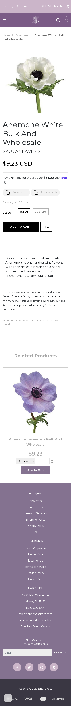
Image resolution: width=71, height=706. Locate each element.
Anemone (22, 34)
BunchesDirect (43, 688)
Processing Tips (50, 192)
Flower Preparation (35, 548)
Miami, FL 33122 (35, 601)
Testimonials (35, 560)
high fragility (38, 320)
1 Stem (24, 211)
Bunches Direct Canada (36, 626)
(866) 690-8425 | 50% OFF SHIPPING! (35, 6)
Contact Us (35, 507)
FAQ (35, 532)
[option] (35, 421)
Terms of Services (35, 513)
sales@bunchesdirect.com (35, 614)
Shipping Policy (35, 519)
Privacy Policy (35, 525)
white (50, 320)
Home (7, 34)
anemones (22, 320)
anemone (8, 320)
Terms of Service (35, 566)
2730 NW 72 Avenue (35, 595)
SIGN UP (59, 652)
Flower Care (35, 554)
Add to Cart (20, 226)
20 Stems (41, 211)
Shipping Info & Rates (15, 202)
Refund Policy (35, 573)
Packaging (18, 192)
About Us (36, 501)
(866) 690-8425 (35, 607)
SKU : (8, 151)
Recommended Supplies (35, 620)
